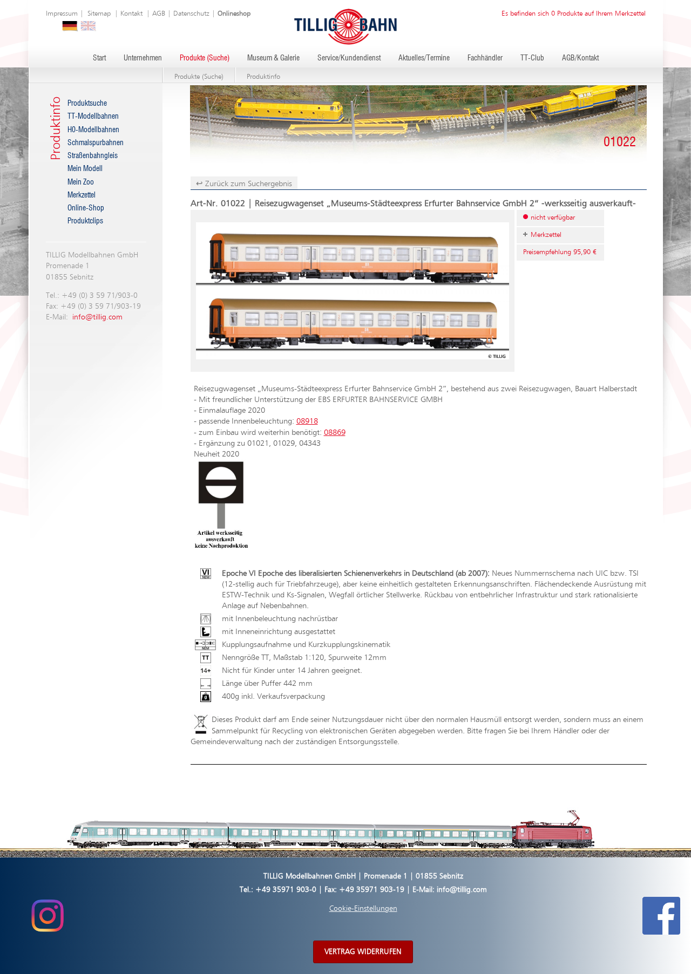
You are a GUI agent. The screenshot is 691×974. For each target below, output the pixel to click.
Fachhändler (485, 58)
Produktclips (85, 221)
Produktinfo (263, 76)
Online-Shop (85, 208)
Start (99, 58)
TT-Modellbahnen (93, 116)
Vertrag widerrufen (363, 952)
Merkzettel (81, 195)
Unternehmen (143, 58)
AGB (158, 13)
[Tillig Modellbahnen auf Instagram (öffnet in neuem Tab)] (47, 915)
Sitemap (99, 13)
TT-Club (532, 58)
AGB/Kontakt (580, 58)
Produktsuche (87, 103)
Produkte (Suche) (204, 58)
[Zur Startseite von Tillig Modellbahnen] (345, 26)
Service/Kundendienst (349, 58)
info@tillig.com (97, 317)
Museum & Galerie (273, 58)
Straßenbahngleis (92, 156)
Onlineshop (234, 13)
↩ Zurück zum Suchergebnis (244, 184)
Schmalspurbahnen (95, 143)
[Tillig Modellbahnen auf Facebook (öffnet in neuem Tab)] (661, 915)
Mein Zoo (80, 182)
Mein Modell (85, 169)
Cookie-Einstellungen (363, 908)
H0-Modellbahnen (93, 130)
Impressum (62, 13)
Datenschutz (191, 13)
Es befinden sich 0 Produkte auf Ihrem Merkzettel (574, 13)
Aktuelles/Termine (424, 58)
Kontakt (131, 13)
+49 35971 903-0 (285, 890)
